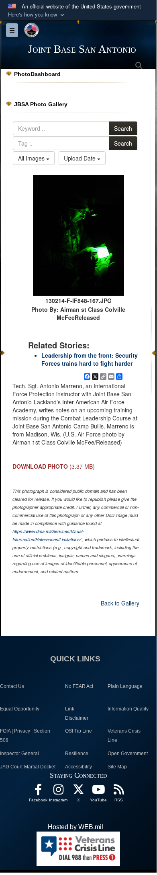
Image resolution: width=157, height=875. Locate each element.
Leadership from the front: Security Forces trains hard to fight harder (89, 359)
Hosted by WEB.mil (75, 827)
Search (123, 128)
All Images (32, 158)
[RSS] (118, 791)
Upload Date (80, 158)
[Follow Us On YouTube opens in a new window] (98, 791)
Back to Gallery (120, 603)
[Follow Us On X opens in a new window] (78, 791)
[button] (37, 14)
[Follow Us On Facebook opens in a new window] (38, 791)
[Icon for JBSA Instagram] (58, 791)
